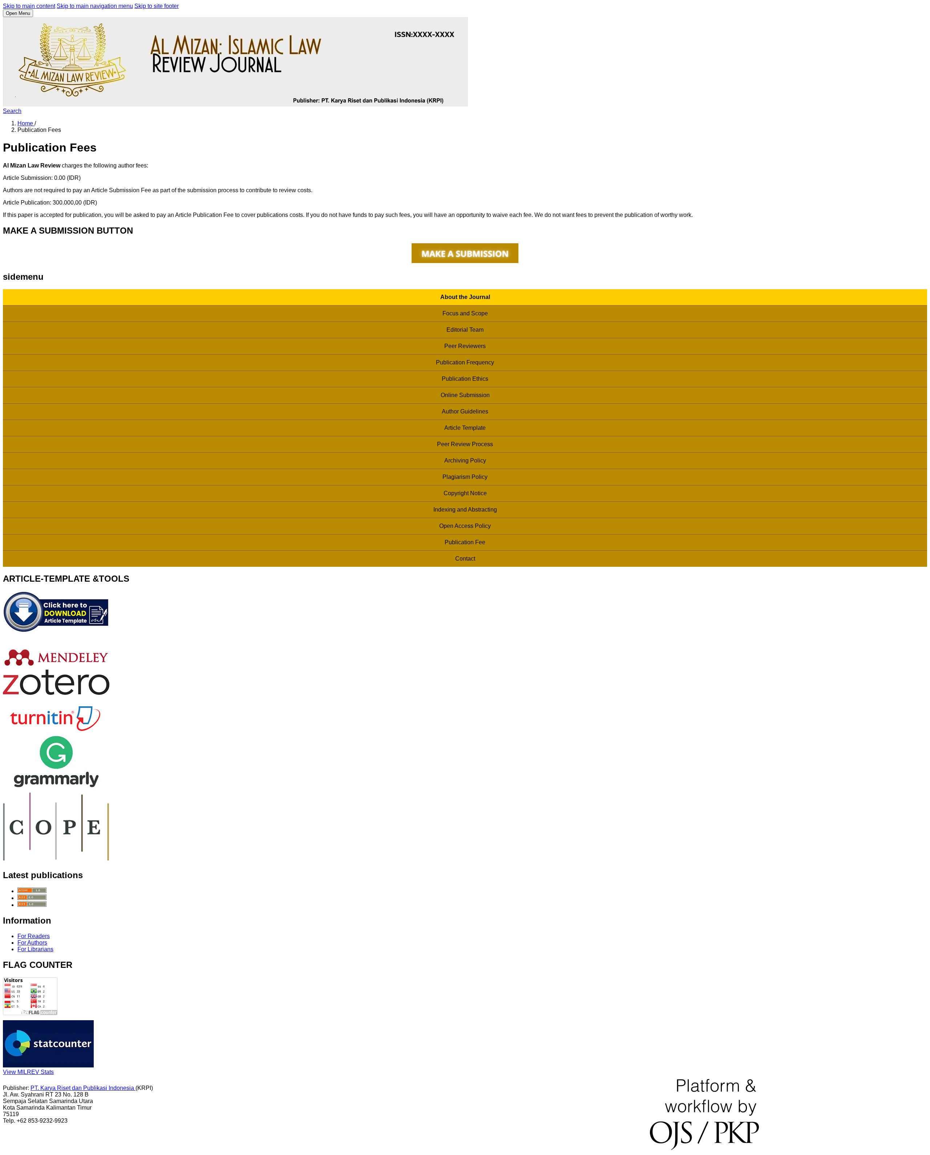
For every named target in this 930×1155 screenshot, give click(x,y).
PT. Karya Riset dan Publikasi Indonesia (83, 1088)
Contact (465, 559)
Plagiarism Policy (465, 477)
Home (26, 123)
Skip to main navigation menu (95, 6)
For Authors (32, 943)
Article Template (465, 428)
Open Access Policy (465, 526)
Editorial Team (465, 330)
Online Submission (465, 395)
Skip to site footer (156, 6)
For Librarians (35, 949)
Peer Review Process (465, 444)
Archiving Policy (465, 460)
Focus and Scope (465, 313)
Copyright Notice (465, 493)
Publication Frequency (465, 362)
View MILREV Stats (28, 1072)
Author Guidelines (465, 411)
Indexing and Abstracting (465, 509)
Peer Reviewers (465, 346)
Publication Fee (465, 542)
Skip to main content (29, 6)
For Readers (33, 936)
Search (12, 111)
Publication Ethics (465, 379)
